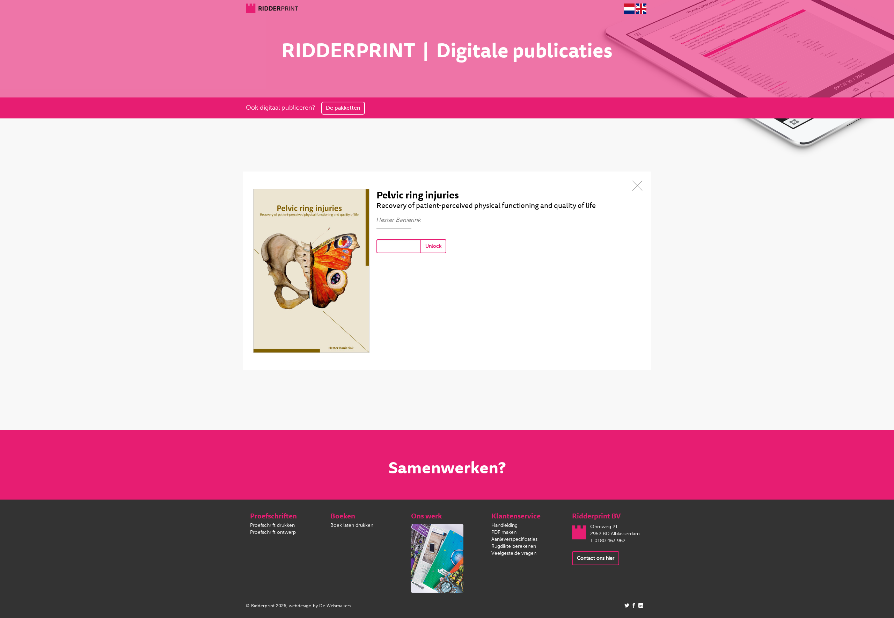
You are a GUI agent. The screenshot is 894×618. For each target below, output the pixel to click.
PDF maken (503, 532)
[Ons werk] (437, 558)
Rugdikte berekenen (513, 546)
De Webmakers (335, 605)
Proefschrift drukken (272, 525)
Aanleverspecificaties (514, 539)
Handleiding (504, 525)
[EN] (641, 9)
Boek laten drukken (351, 525)
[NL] (629, 9)
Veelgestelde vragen (513, 553)
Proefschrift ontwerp (273, 532)
